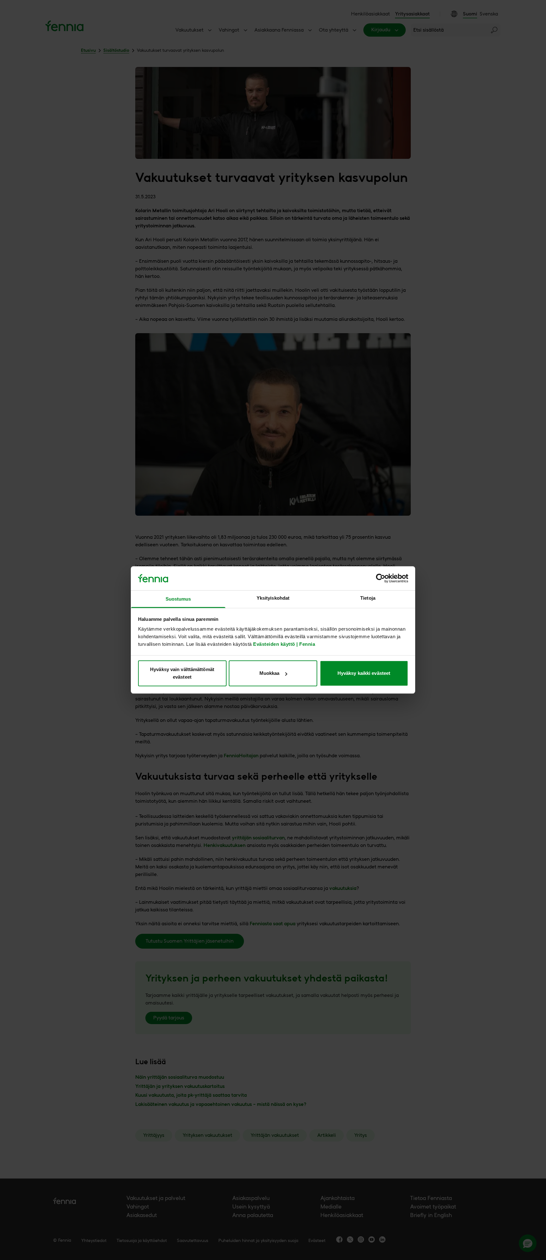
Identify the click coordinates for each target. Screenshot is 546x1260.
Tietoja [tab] (367, 598)
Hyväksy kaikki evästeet (363, 673)
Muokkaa (269, 673)
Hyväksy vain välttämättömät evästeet (182, 673)
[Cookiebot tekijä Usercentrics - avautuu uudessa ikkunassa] (380, 578)
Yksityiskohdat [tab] (273, 598)
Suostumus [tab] (178, 599)
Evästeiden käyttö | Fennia (284, 644)
